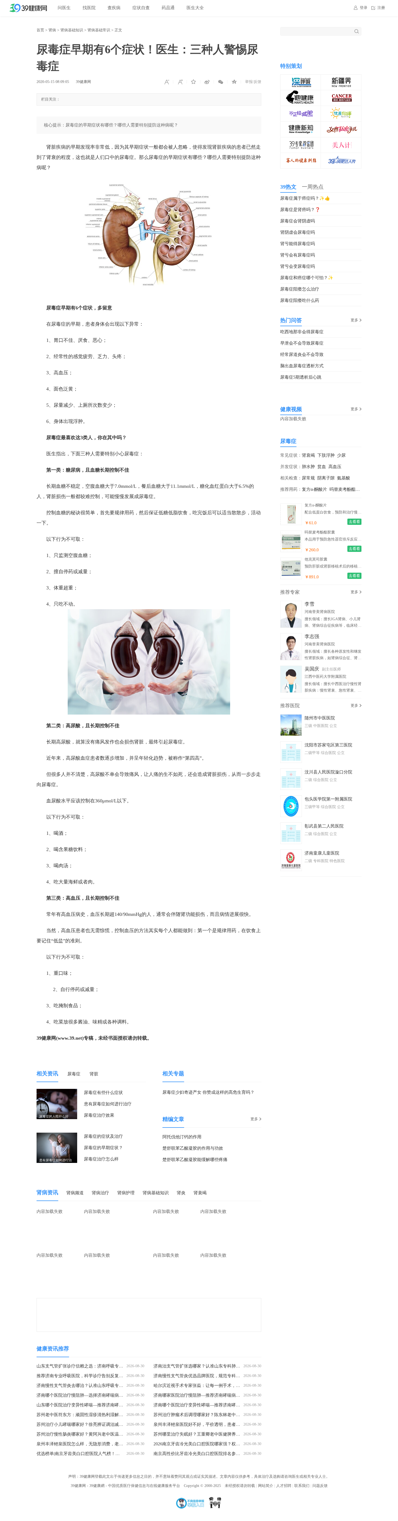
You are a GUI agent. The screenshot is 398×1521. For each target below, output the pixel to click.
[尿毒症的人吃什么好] (57, 1092)
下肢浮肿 (326, 455)
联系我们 (301, 1486)
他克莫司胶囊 (316, 559)
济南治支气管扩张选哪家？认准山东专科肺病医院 (201, 1366)
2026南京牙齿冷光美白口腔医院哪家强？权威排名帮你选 (208, 1444)
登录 (363, 8)
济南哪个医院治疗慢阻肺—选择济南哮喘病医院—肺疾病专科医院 (99, 1395)
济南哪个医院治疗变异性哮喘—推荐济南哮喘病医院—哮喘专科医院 (218, 1405)
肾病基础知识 (71, 30)
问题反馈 (320, 1486)
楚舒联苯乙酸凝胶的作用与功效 (192, 1148)
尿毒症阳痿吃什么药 (299, 300)
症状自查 (141, 7)
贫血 (321, 466)
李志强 (312, 636)
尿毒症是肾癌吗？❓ (300, 209)
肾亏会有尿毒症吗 (297, 255)
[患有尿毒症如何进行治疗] (57, 1136)
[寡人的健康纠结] (300, 156)
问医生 (64, 7)
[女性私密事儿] (341, 125)
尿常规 (308, 478)
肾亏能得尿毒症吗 (297, 243)
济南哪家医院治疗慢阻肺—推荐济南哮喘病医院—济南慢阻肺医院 (216, 1395)
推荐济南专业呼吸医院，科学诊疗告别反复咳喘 (82, 1375)
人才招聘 (283, 1486)
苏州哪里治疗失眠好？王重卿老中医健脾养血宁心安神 (205, 1434)
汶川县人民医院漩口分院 (328, 772)
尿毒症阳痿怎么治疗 (299, 289)
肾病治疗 (100, 1192)
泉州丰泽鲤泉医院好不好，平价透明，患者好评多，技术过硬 (212, 1424)
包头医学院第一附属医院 (328, 799)
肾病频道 (75, 1192)
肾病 (52, 30)
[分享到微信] (220, 82)
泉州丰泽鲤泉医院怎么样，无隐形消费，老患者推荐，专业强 (95, 1444)
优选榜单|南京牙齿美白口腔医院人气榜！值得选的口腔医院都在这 (100, 1453)
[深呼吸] (300, 78)
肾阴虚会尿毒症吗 (297, 232)
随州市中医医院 (320, 718)
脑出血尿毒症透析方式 (302, 365)
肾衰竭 (200, 1192)
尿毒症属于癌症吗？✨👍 (305, 198)
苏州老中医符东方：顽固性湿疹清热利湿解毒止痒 (84, 1414)
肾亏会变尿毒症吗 (297, 266)
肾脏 (94, 1074)
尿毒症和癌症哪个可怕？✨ (306, 277)
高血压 (334, 466)
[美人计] (341, 141)
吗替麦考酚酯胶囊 (347, 489)
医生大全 (195, 7)
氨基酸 (343, 478)
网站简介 (265, 1486)
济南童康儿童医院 (322, 853)
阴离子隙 (326, 478)
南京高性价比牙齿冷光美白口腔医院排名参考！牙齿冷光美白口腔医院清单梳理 (229, 1453)
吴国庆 (312, 669)
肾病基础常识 (98, 30)
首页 (40, 30)
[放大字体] (180, 82)
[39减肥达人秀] (341, 156)
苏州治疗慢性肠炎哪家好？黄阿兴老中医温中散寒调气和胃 (93, 1434)
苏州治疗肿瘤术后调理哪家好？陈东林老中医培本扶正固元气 (212, 1414)
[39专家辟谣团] (300, 141)
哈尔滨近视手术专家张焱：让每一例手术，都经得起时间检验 (212, 1385)
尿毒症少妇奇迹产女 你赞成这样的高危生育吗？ (208, 1092)
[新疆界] (341, 78)
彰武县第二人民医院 (324, 826)
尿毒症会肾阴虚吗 (297, 221)
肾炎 (181, 1192)
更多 (254, 1119)
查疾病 (113, 7)
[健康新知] (300, 125)
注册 (381, 8)
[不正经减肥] (300, 109)
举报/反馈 (253, 82)
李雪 (309, 604)
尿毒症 (73, 1074)
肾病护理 (126, 1192)
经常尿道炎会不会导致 (302, 354)
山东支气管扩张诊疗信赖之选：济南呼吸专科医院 (84, 1366)
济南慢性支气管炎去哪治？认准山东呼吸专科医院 (84, 1385)
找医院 (89, 7)
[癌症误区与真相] (341, 94)
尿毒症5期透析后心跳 (300, 377)
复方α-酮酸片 (314, 489)
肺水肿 (308, 466)
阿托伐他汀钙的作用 (181, 1137)
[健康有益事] (341, 109)
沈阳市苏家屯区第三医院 (328, 745)
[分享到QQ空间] (234, 82)
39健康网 (83, 82)
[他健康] (300, 94)
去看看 (354, 522)
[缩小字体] (166, 82)
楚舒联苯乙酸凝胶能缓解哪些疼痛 (194, 1159)
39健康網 (97, 1486)
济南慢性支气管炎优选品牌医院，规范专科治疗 (199, 1375)
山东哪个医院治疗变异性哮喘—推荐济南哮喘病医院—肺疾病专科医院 (104, 1405)
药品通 (168, 7)
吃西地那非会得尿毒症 (302, 331)
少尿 (341, 455)
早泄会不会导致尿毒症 (302, 343)
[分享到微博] (207, 82)
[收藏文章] (193, 82)
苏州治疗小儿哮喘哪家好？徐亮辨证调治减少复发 (84, 1424)
